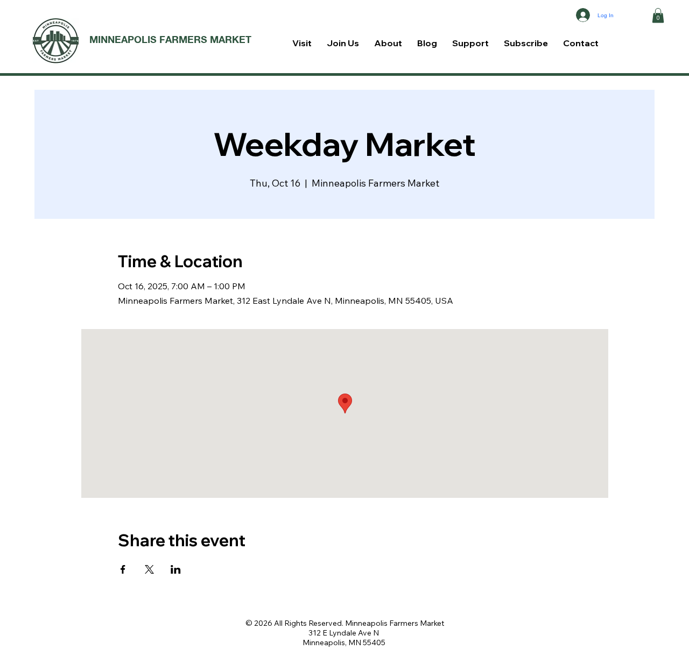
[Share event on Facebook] (123, 569)
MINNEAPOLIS (124, 39)
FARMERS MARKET (205, 39)
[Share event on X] (149, 569)
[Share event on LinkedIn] (176, 569)
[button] (658, 15)
